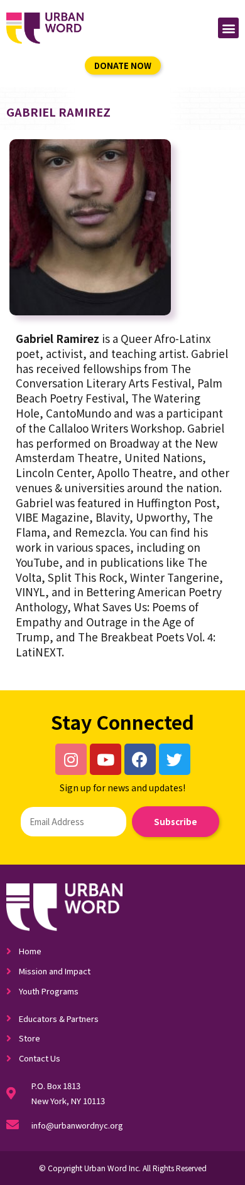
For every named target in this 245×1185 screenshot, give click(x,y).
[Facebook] (140, 759)
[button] (228, 28)
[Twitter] (174, 759)
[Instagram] (71, 759)
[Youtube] (105, 759)
